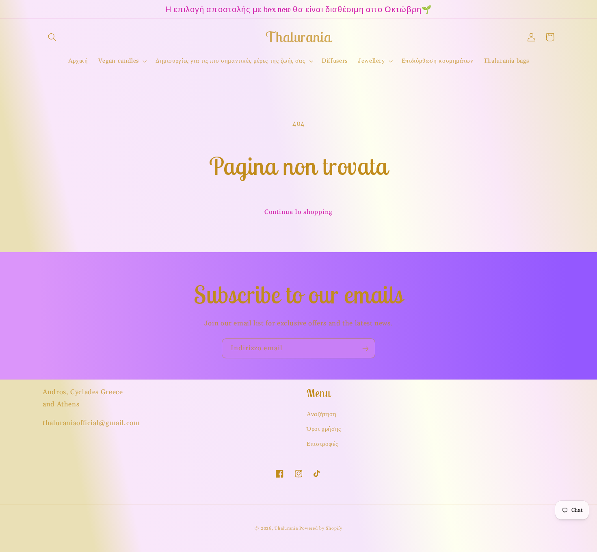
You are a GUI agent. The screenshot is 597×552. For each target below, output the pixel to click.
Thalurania (286, 528)
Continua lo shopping (298, 212)
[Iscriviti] (365, 348)
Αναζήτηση (322, 414)
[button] (52, 37)
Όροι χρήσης (324, 429)
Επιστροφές (322, 444)
